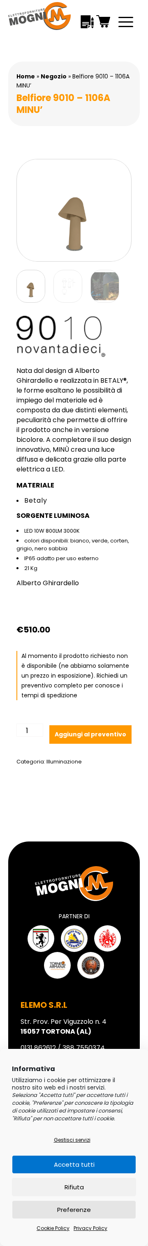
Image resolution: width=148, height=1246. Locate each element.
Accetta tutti (74, 1164)
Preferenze (74, 1209)
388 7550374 (83, 1048)
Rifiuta (74, 1187)
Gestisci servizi (72, 1139)
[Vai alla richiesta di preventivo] (87, 21)
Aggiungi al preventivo (90, 734)
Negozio (54, 76)
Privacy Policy (90, 1228)
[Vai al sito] (41, 938)
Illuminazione (64, 762)
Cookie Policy (53, 1228)
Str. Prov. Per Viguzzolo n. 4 (63, 1026)
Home (25, 76)
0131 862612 (38, 1048)
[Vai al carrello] (103, 21)
